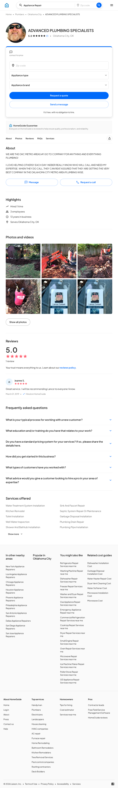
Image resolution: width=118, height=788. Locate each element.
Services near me (68, 714)
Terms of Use (31, 784)
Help (5, 728)
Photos (18, 138)
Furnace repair (38, 738)
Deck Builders (38, 771)
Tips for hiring (66, 705)
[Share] (109, 138)
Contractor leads (96, 705)
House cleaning (39, 724)
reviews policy (68, 367)
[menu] (7, 5)
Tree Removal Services (42, 757)
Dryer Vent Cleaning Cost (99, 583)
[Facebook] (113, 784)
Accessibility (63, 784)
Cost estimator (67, 709)
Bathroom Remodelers (42, 747)
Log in (6, 709)
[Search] (99, 5)
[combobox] (46, 5)
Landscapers (38, 719)
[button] (59, 419)
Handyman (37, 705)
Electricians (37, 714)
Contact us (8, 724)
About (9, 138)
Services (50, 138)
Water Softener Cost (97, 588)
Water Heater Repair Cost (99, 578)
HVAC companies (40, 728)
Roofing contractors (41, 766)
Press (6, 719)
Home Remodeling (41, 743)
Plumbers (19, 14)
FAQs (39, 138)
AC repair (36, 733)
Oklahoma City (35, 14)
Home (9, 14)
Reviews (30, 138)
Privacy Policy (47, 784)
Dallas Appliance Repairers (18, 620)
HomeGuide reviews (97, 717)
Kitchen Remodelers (41, 752)
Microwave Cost (95, 600)
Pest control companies (43, 762)
